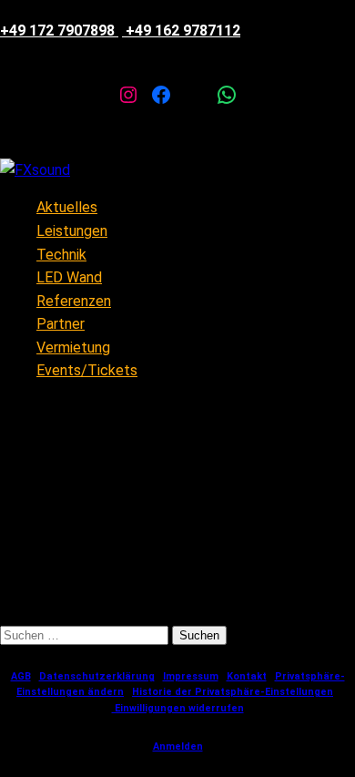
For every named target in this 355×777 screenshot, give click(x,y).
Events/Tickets (86, 370)
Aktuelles (66, 207)
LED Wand (69, 277)
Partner (60, 323)
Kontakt (247, 676)
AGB (21, 676)
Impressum (190, 676)
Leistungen (71, 231)
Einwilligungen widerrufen (178, 708)
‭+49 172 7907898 (57, 30)
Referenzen (73, 301)
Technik (61, 254)
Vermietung (73, 347)
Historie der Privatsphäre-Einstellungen (232, 692)
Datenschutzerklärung (97, 676)
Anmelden (178, 746)
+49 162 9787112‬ (181, 30)
